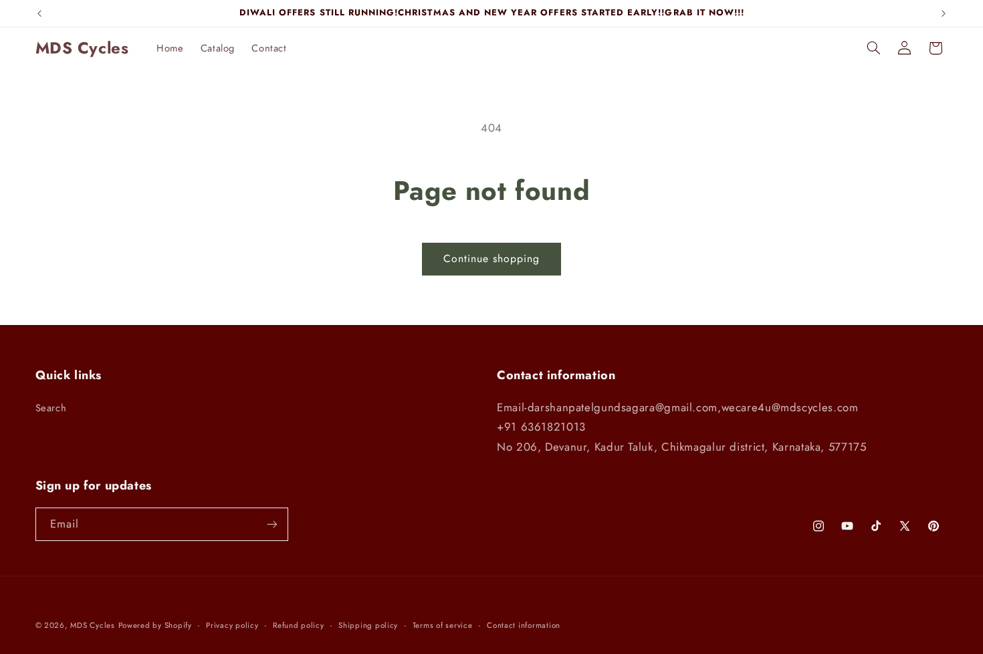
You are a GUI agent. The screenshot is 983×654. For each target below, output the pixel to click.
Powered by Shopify (155, 625)
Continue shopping (491, 258)
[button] (873, 48)
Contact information (523, 625)
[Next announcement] (943, 13)
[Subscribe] (271, 524)
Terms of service (443, 625)
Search (51, 408)
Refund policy (298, 625)
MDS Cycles (92, 625)
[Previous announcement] (39, 13)
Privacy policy (232, 625)
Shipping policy (368, 625)
